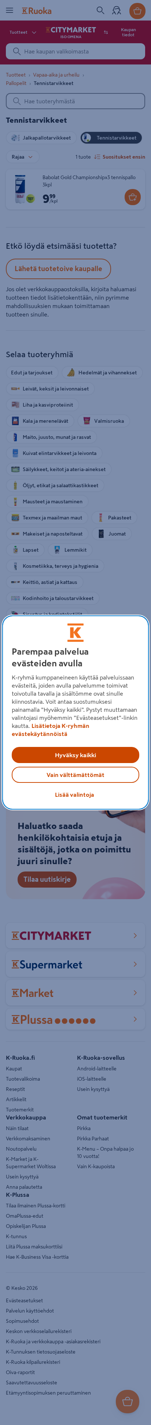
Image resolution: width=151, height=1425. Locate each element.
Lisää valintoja (74, 794)
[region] (75, 712)
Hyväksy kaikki (75, 755)
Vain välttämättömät (75, 775)
